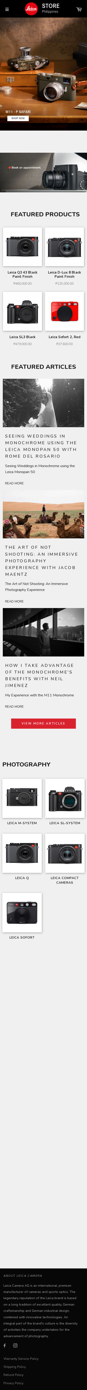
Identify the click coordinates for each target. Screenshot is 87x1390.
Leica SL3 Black (22, 337)
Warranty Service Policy (21, 1359)
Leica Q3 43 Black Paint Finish (22, 274)
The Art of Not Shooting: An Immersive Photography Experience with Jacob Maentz (41, 561)
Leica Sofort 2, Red (65, 337)
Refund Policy (13, 1375)
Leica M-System (22, 823)
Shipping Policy (14, 1367)
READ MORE (14, 483)
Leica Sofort (22, 937)
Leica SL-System (65, 823)
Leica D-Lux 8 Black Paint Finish (64, 274)
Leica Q (22, 878)
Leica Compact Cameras (65, 880)
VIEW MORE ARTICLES (43, 724)
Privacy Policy (13, 1383)
